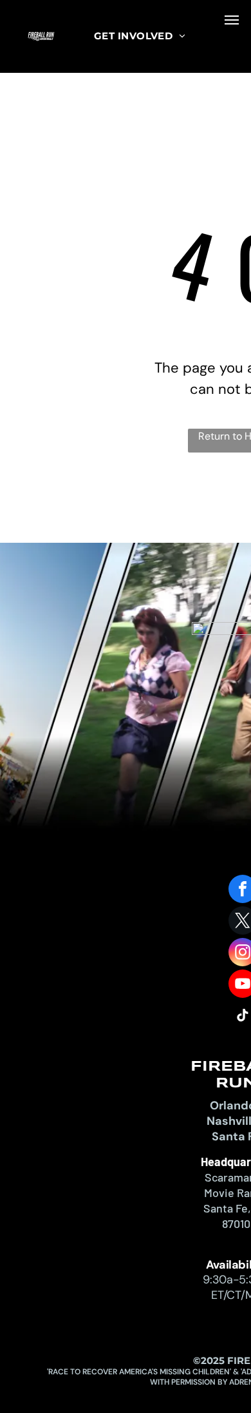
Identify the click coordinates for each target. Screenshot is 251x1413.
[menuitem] (140, 36)
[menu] (232, 20)
